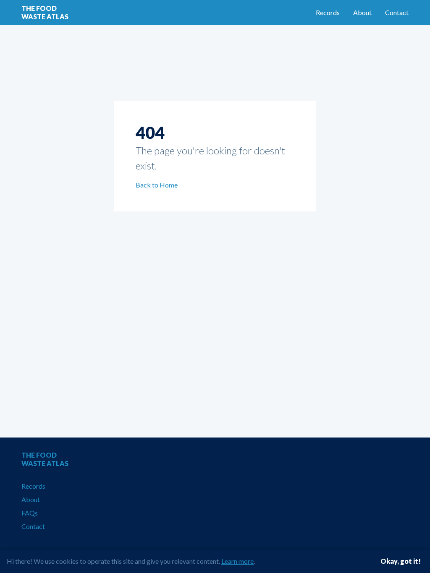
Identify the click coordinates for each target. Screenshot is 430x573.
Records (328, 12)
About (362, 12)
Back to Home (157, 185)
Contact (397, 12)
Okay (400, 561)
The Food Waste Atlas (44, 12)
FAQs (29, 513)
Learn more (237, 561)
